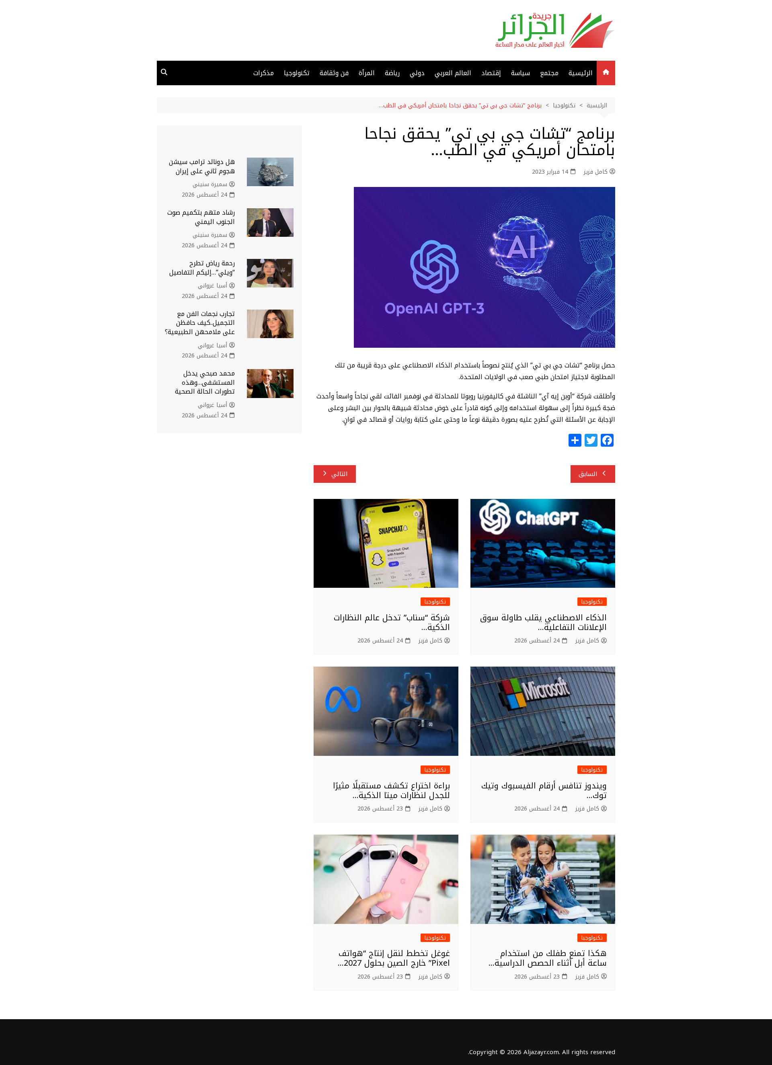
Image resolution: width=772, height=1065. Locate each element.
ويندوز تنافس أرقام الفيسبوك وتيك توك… (544, 790)
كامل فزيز (596, 172)
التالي (339, 474)
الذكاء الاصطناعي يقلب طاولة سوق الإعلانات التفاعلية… (543, 622)
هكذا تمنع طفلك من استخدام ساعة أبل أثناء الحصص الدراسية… (548, 958)
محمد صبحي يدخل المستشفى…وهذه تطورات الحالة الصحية (205, 382)
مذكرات (263, 73)
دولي (417, 73)
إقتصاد (491, 73)
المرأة (367, 73)
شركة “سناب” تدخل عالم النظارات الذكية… (392, 622)
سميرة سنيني (210, 184)
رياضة (392, 73)
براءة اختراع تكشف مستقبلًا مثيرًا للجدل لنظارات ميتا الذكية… (391, 790)
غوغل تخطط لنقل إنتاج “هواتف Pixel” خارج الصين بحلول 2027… (394, 958)
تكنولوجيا (297, 73)
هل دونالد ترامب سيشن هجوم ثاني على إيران (202, 166)
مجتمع (549, 73)
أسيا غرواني (212, 285)
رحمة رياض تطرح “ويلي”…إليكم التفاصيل (202, 267)
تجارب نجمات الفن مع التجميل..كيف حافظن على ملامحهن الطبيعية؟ (200, 323)
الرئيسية (581, 73)
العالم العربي (453, 73)
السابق (588, 474)
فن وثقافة (334, 73)
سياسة (520, 73)
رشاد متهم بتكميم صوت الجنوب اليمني (201, 217)
